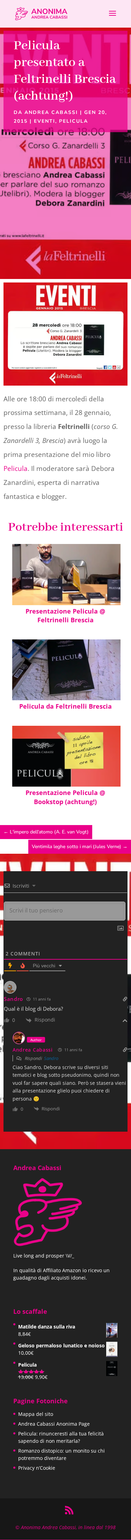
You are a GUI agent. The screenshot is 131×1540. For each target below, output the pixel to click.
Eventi (44, 121)
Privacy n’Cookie (36, 1467)
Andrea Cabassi (51, 112)
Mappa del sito (35, 1414)
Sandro (51, 1058)
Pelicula (73, 121)
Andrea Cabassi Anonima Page (54, 1423)
